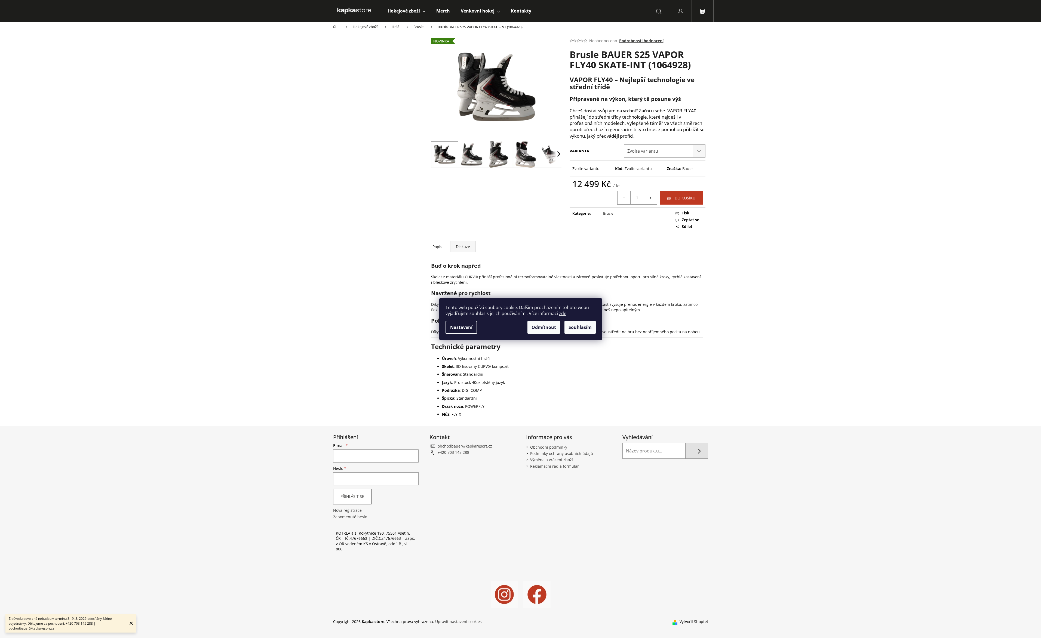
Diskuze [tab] (463, 246)
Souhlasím (580, 327)
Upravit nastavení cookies (458, 621)
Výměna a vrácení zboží (551, 459)
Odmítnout (544, 327)
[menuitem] (406, 11)
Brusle (608, 213)
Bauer (687, 168)
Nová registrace (347, 510)
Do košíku (685, 198)
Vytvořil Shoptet (694, 621)
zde (562, 313)
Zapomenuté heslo (350, 516)
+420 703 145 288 (453, 452)
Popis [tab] (437, 246)
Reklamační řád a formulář (554, 466)
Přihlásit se (352, 496)
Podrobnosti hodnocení (641, 40)
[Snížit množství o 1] (624, 197)
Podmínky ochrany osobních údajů (561, 453)
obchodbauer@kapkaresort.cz (465, 446)
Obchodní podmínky (548, 447)
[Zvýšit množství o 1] (650, 197)
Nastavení (461, 327)
